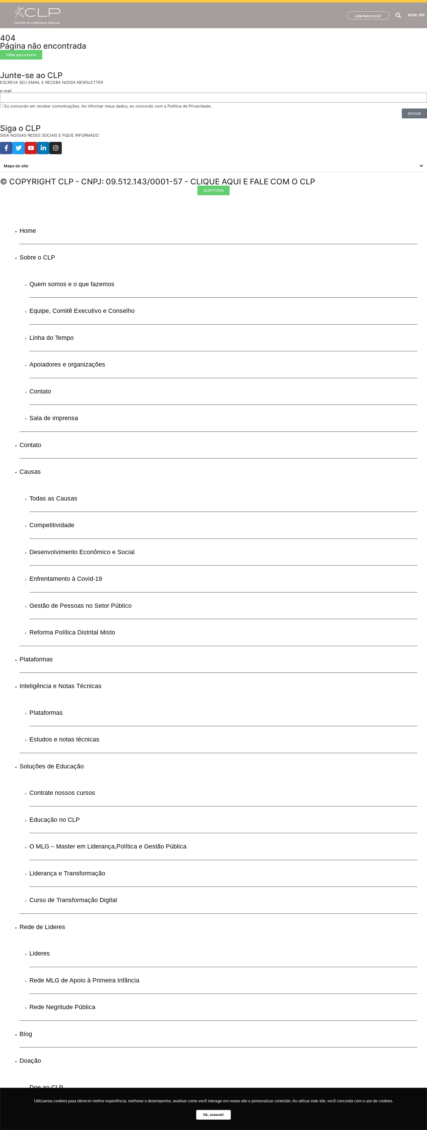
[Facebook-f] (6, 148)
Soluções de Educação (52, 766)
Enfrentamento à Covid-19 (65, 578)
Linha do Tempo (51, 337)
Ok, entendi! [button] (213, 1115)
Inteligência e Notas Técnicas (61, 685)
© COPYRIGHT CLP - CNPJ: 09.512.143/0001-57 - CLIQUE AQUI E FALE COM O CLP (157, 181)
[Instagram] (55, 148)
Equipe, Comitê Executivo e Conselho (82, 310)
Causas (30, 471)
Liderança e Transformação (67, 873)
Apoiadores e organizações (67, 364)
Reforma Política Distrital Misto (72, 632)
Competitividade (51, 525)
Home (28, 230)
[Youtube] (31, 148)
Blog (26, 1033)
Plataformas (36, 659)
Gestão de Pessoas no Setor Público (80, 605)
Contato (40, 391)
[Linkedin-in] (43, 148)
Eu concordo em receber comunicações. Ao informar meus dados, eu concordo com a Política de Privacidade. (108, 106)
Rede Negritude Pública (62, 1006)
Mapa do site (16, 165)
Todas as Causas (53, 498)
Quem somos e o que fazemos (71, 284)
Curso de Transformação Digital (73, 899)
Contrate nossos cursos (62, 792)
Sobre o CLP (37, 257)
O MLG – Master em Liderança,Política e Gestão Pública (108, 846)
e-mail (6, 91)
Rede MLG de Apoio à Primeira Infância (84, 980)
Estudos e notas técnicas (64, 739)
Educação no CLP (54, 819)
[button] (398, 15)
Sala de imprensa (53, 417)
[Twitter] (18, 148)
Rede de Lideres (42, 926)
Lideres (39, 953)
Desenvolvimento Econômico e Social (82, 551)
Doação (30, 1060)
